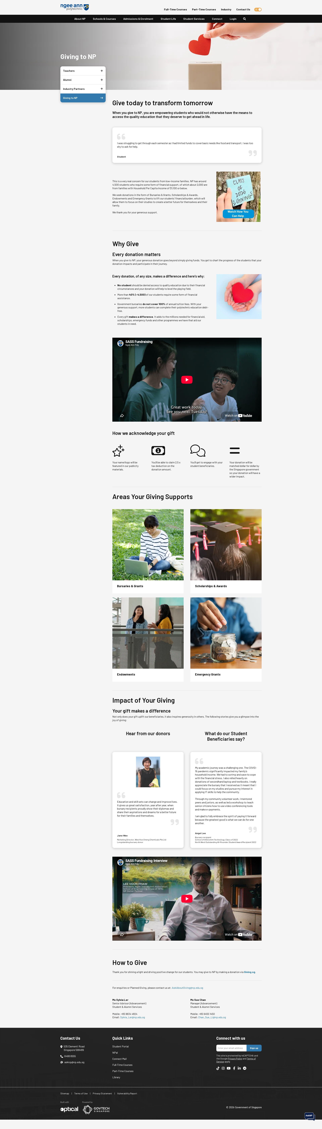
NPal (115, 1052)
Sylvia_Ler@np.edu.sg (132, 1017)
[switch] (258, 9)
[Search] (246, 19)
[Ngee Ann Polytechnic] (76, 7)
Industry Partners (74, 88)
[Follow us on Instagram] (223, 1068)
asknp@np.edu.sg (74, 1062)
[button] (101, 70)
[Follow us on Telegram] (244, 1068)
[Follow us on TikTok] (218, 1068)
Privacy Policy (235, 1058)
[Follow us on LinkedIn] (239, 1068)
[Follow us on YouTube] (229, 1068)
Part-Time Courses (204, 9)
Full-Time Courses (175, 9)
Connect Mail (119, 1058)
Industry (226, 9)
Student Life (168, 18)
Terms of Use (81, 1093)
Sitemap (64, 1093)
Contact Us (243, 9)
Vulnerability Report (127, 1093)
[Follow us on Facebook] (234, 1068)
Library (116, 1077)
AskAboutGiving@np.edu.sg (187, 987)
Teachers (69, 70)
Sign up (254, 1048)
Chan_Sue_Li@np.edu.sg (212, 1017)
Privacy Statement (102, 1093)
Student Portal (120, 1046)
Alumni (67, 79)
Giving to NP (70, 97)
